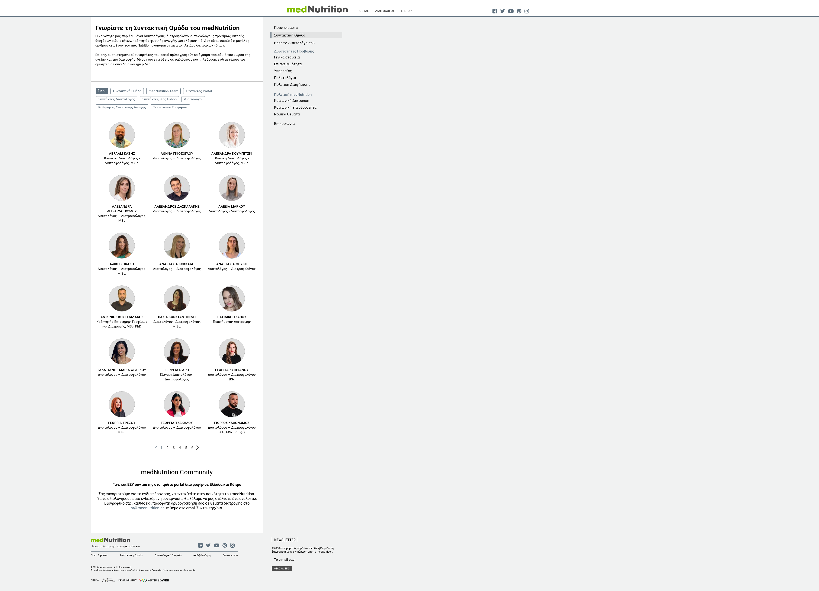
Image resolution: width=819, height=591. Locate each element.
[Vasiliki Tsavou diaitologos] (232, 298)
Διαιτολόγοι (193, 99)
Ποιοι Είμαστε (99, 555)
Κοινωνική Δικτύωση (291, 100)
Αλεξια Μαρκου (231, 206)
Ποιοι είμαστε (286, 27)
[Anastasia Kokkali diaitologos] (177, 245)
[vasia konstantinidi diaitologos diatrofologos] (177, 298)
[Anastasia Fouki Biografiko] (232, 245)
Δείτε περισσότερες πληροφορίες (179, 570)
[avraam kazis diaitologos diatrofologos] (122, 135)
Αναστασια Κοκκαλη (176, 264)
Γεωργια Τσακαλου (177, 423)
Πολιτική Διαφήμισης (292, 84)
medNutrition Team (163, 91)
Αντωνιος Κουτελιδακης (121, 317)
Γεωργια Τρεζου (121, 423)
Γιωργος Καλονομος (231, 423)
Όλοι (102, 91)
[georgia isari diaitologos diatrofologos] (177, 351)
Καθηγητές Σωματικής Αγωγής (122, 107)
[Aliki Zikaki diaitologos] (122, 245)
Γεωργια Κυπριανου (231, 370)
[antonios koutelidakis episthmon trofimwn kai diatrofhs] (122, 298)
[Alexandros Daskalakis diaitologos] (177, 188)
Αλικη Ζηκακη (122, 264)
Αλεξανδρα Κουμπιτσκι (231, 153)
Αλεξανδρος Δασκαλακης (176, 206)
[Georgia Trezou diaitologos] (122, 404)
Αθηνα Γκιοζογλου (177, 153)
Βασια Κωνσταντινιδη (177, 317)
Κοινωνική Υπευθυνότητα (295, 107)
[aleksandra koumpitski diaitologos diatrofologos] (232, 135)
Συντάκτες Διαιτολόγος (116, 99)
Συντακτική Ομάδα (127, 91)
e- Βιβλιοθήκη (202, 555)
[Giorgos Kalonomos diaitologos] (232, 404)
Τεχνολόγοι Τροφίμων (170, 107)
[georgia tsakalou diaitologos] (177, 404)
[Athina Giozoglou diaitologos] (177, 135)
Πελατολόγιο (285, 78)
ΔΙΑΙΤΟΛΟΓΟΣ (385, 11)
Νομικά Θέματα (287, 114)
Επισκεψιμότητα (288, 64)
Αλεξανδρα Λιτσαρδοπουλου (122, 208)
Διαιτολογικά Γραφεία (168, 555)
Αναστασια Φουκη (231, 264)
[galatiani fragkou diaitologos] (122, 351)
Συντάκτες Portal (199, 91)
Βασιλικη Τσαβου (231, 317)
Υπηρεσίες (283, 71)
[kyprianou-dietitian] (232, 351)
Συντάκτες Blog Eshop (159, 99)
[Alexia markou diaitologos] (232, 188)
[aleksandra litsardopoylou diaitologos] (122, 188)
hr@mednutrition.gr (147, 508)
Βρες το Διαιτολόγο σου (294, 43)
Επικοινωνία (284, 123)
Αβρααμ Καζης (122, 153)
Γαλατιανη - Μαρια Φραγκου (122, 370)
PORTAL (363, 11)
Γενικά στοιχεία (287, 57)
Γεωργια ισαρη (177, 370)
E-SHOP (406, 11)
